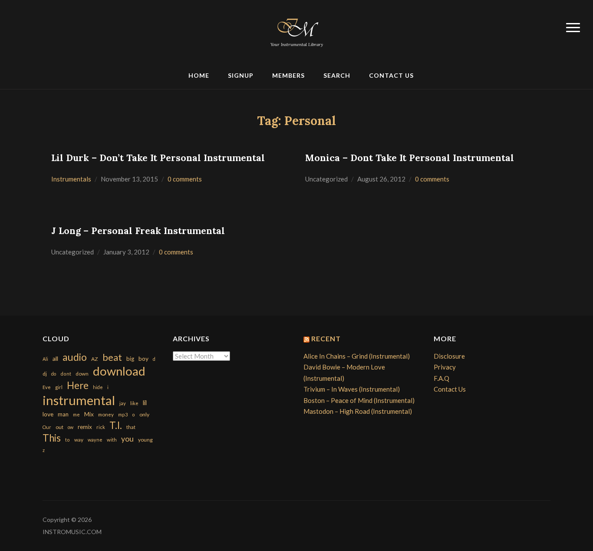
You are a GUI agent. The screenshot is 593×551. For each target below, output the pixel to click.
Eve (47, 387)
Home (198, 75)
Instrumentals (71, 179)
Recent (326, 338)
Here (78, 385)
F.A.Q (441, 378)
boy (143, 358)
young (145, 439)
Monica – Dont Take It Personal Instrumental (409, 158)
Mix (89, 414)
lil (145, 402)
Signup (241, 75)
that (130, 427)
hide (98, 387)
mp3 (123, 414)
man (63, 414)
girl (59, 387)
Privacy (445, 367)
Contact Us (391, 75)
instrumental (79, 400)
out (59, 427)
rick (100, 427)
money (106, 414)
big (130, 358)
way (78, 439)
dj (45, 373)
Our (47, 427)
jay (122, 403)
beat (112, 357)
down (82, 373)
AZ (94, 359)
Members (288, 75)
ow (70, 427)
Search (336, 75)
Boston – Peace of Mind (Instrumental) (359, 400)
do (53, 373)
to (67, 439)
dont (65, 373)
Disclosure (449, 356)
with (112, 439)
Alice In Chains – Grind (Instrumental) (356, 356)
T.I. (115, 425)
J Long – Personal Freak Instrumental (138, 231)
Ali (45, 359)
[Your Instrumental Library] (296, 26)
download (119, 371)
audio (75, 357)
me (76, 414)
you (127, 438)
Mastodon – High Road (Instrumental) (357, 411)
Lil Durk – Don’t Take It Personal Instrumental (158, 158)
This (52, 438)
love (48, 414)
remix (85, 426)
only (144, 414)
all (55, 358)
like (134, 403)
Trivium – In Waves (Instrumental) (351, 389)
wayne (95, 439)
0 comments (185, 179)
